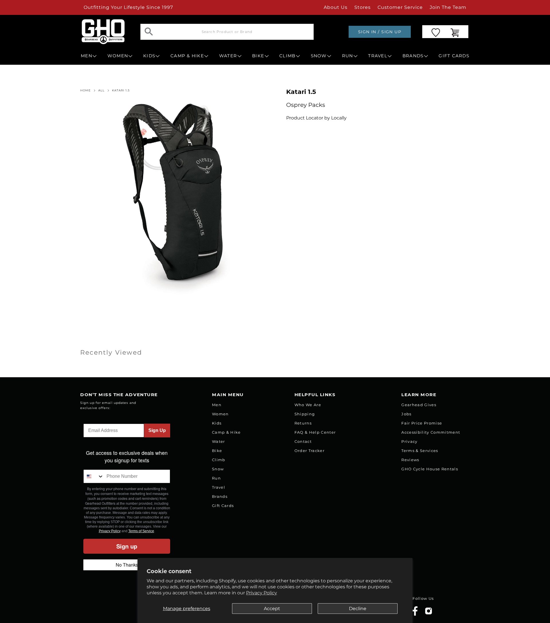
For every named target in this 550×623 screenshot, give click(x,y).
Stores (362, 7)
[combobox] (94, 476)
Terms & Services (419, 450)
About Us (335, 7)
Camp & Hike (226, 432)
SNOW (319, 55)
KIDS (149, 55)
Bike (217, 450)
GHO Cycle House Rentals (429, 469)
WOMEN (117, 55)
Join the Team (448, 7)
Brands (219, 496)
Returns (303, 423)
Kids (216, 423)
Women (220, 414)
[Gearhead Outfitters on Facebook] (415, 614)
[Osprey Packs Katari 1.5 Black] (176, 198)
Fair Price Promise (421, 423)
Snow (218, 469)
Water (218, 441)
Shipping (304, 414)
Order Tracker (309, 450)
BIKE (258, 55)
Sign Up (157, 430)
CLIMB (287, 55)
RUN (347, 55)
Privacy (409, 441)
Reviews (410, 459)
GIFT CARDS (454, 55)
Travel (218, 487)
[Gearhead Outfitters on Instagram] (428, 613)
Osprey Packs (305, 104)
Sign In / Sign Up (379, 31)
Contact (303, 441)
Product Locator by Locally (316, 118)
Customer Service (400, 7)
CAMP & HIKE (187, 55)
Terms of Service (141, 531)
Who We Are (307, 404)
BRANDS (413, 55)
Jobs (406, 414)
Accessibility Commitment (430, 432)
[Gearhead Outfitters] (103, 31)
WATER (228, 55)
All (101, 90)
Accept (272, 608)
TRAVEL (377, 55)
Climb (218, 459)
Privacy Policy (261, 593)
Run (216, 478)
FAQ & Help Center (315, 432)
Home (85, 90)
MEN (86, 55)
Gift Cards (223, 505)
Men (216, 404)
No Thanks (127, 564)
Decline (357, 608)
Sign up (126, 546)
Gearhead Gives (418, 404)
